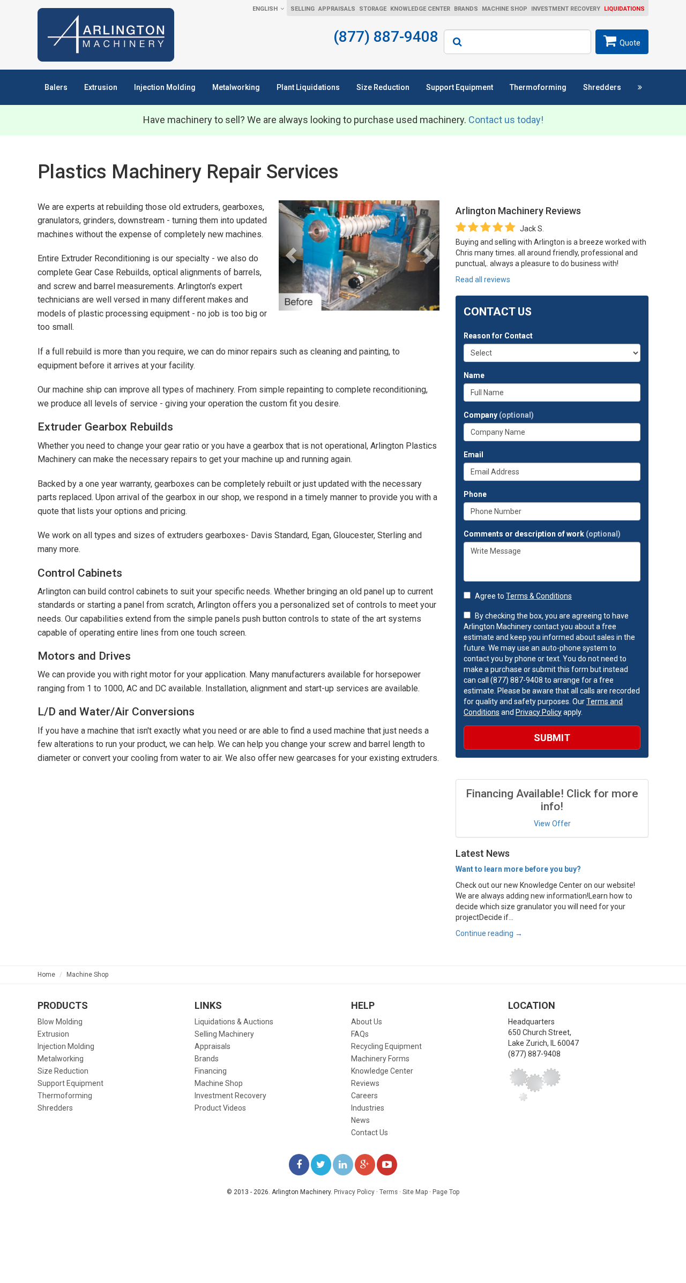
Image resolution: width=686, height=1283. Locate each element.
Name (474, 375)
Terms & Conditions (539, 596)
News (360, 1120)
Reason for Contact (498, 335)
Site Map (415, 1192)
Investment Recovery (565, 8)
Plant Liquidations (308, 87)
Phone (475, 494)
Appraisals (336, 8)
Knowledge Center (420, 8)
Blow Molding (60, 1021)
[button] (291, 255)
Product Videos (220, 1108)
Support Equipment (459, 87)
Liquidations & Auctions (234, 1021)
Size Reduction (382, 87)
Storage (372, 8)
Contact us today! (505, 119)
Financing (211, 1071)
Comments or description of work (542, 534)
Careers (364, 1095)
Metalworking (236, 87)
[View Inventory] (640, 87)
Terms (388, 1192)
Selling (302, 8)
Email (473, 454)
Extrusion (100, 87)
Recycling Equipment (386, 1046)
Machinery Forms (380, 1058)
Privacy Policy (539, 712)
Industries (367, 1108)
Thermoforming (538, 87)
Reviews (365, 1083)
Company (499, 415)
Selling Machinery (224, 1034)
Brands (466, 8)
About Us (366, 1021)
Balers (56, 87)
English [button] (265, 8)
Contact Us (369, 1132)
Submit (552, 737)
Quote (630, 43)
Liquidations (624, 8)
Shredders (602, 87)
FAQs (360, 1034)
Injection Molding (165, 87)
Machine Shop (504, 8)
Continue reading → (489, 933)
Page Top (446, 1192)
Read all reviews (483, 279)
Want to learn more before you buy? (518, 869)
